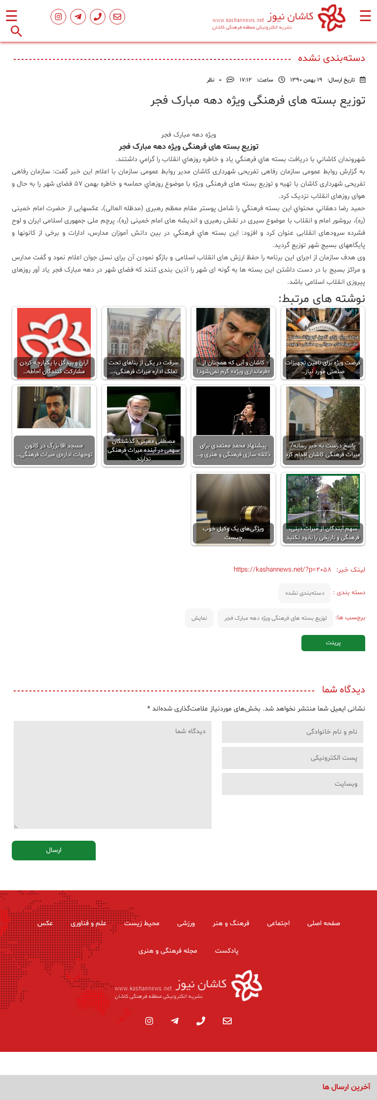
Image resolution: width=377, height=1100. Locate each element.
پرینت (333, 643)
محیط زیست (142, 923)
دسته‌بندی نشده (304, 593)
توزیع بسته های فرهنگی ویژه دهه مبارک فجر (275, 618)
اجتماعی (278, 923)
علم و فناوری (89, 923)
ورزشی (186, 923)
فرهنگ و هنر (231, 923)
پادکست (227, 951)
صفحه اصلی (323, 923)
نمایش (199, 618)
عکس (45, 923)
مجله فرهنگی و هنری (167, 951)
